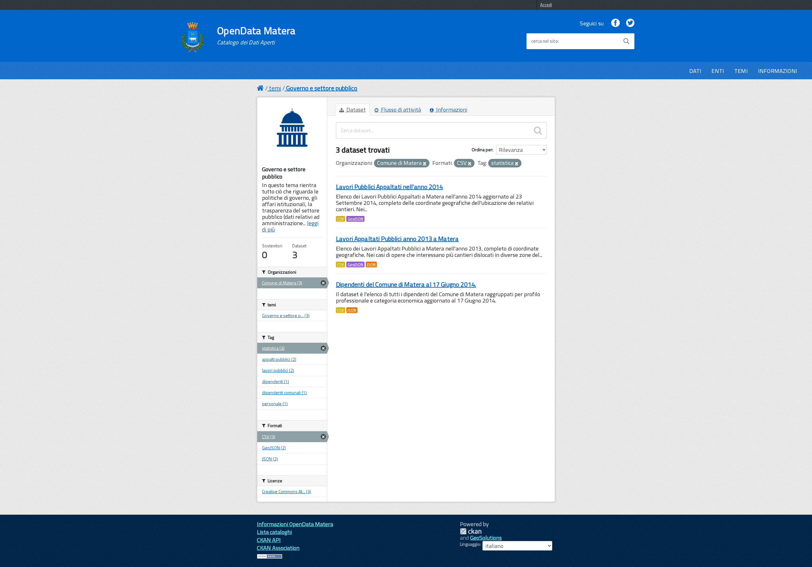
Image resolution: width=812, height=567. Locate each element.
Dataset (355, 109)
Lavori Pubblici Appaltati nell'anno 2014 (389, 187)
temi (275, 88)
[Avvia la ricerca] (626, 41)
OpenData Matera (256, 35)
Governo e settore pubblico (321, 88)
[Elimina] (424, 163)
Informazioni (451, 109)
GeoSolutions (486, 537)
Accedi (546, 5)
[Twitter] (630, 23)
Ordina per (482, 149)
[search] (538, 130)
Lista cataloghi (274, 532)
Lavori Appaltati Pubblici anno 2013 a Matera (397, 239)
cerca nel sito (544, 41)
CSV (340, 219)
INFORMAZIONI (777, 71)
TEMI (741, 71)
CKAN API (269, 540)
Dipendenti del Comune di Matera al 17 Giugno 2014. (406, 284)
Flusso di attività (400, 109)
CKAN (470, 531)
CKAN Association (278, 548)
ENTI (717, 71)
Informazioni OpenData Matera (295, 524)
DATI (695, 71)
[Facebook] (615, 23)
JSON (371, 264)
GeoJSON (355, 219)
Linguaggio (470, 544)
